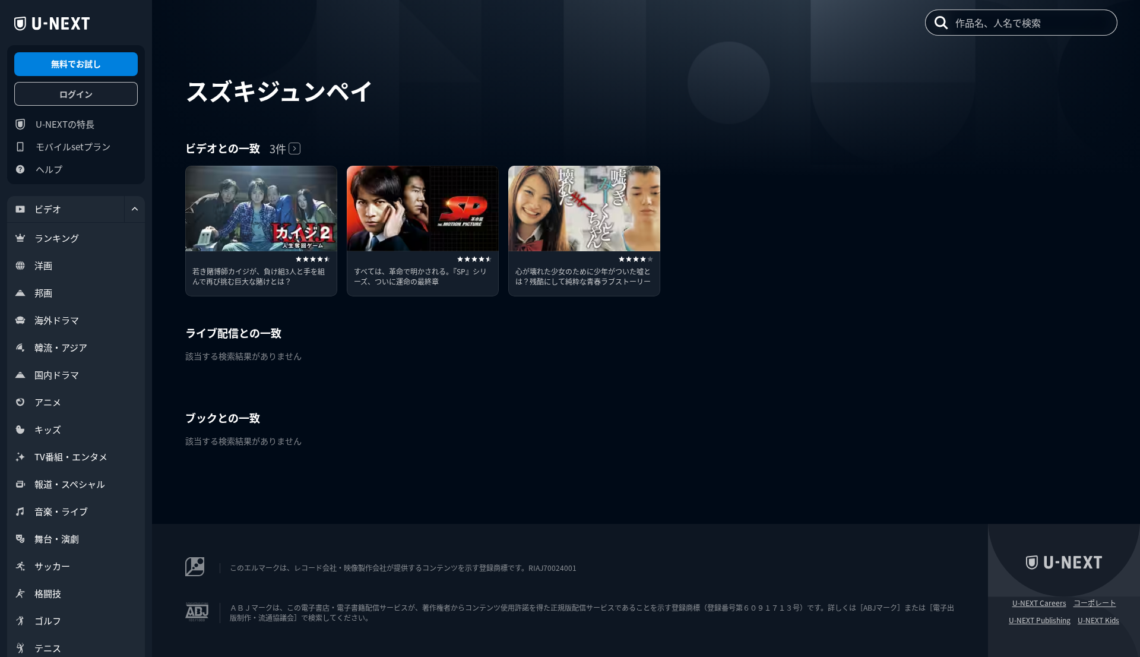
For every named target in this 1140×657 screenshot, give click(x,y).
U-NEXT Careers (1039, 603)
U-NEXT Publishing (1040, 620)
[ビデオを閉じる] (135, 209)
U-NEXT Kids (1098, 620)
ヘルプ (49, 169)
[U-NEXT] (52, 24)
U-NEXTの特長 (65, 124)
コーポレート (1095, 603)
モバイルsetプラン (73, 146)
